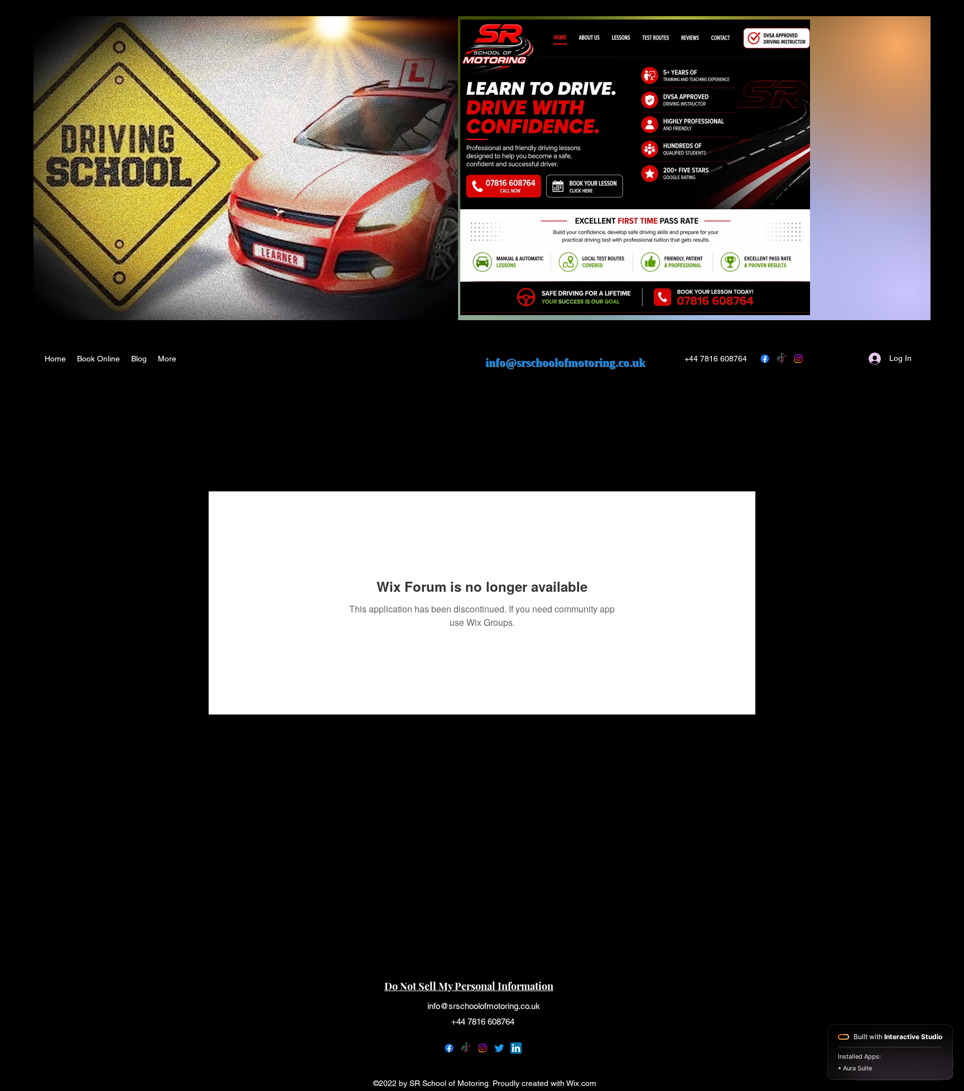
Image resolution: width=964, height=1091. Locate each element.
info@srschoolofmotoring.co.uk (565, 362)
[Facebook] (449, 1048)
